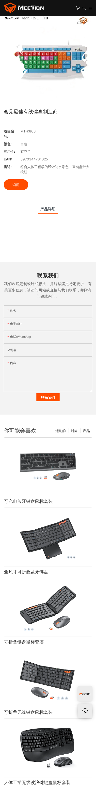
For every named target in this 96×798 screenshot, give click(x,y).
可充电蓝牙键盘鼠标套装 (28, 501)
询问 (16, 185)
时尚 (74, 431)
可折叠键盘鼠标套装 (24, 641)
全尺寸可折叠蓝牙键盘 (26, 571)
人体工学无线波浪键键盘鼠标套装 (37, 782)
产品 (86, 431)
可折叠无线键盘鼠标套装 (28, 712)
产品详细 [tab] (48, 209)
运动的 (60, 431)
